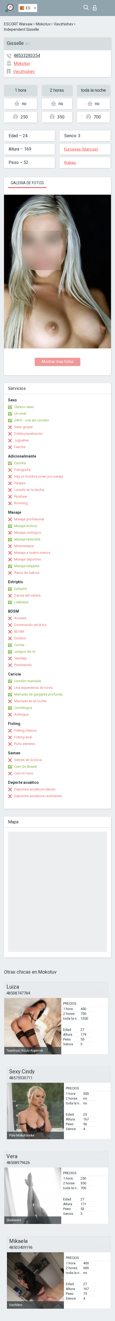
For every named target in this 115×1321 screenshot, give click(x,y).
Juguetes (21, 440)
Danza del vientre (27, 595)
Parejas (19, 483)
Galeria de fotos (27, 183)
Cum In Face (23, 773)
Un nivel (20, 414)
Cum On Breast (25, 767)
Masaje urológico (27, 533)
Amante (20, 618)
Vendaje (20, 658)
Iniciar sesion (96, 6)
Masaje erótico (25, 526)
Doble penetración (28, 434)
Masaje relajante (26, 566)
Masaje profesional (29, 519)
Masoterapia (24, 546)
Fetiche (19, 447)
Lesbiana (21, 602)
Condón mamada (27, 681)
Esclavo (20, 638)
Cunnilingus (23, 708)
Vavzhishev (63, 24)
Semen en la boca (28, 760)
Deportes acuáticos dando (35, 789)
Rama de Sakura (26, 573)
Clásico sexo (24, 407)
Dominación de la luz (30, 625)
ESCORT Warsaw (18, 24)
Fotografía (22, 470)
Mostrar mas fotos (57, 361)
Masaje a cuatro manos (32, 553)
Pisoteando (23, 665)
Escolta (20, 463)
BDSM (19, 631)
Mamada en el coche (30, 701)
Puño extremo (24, 744)
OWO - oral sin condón (31, 420)
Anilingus (21, 714)
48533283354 (27, 55)
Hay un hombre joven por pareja (38, 476)
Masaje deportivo (27, 559)
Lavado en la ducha (29, 490)
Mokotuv (43, 24)
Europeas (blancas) (81, 149)
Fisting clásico (25, 730)
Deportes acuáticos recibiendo (38, 796)
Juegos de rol (25, 652)
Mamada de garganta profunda (38, 694)
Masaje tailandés (27, 539)
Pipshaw (20, 496)
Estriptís (20, 589)
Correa (19, 645)
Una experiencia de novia (33, 688)
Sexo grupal (23, 427)
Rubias (70, 162)
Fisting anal (23, 737)
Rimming (21, 503)
